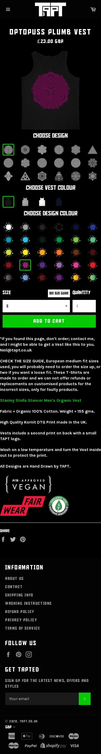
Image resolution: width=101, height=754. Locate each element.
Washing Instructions (28, 603)
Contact (14, 587)
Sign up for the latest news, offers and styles (47, 683)
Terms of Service (22, 628)
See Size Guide (59, 293)
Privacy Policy (21, 620)
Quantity (82, 293)
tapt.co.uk (29, 721)
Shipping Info (19, 595)
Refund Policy (19, 612)
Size (7, 293)
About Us (14, 578)
